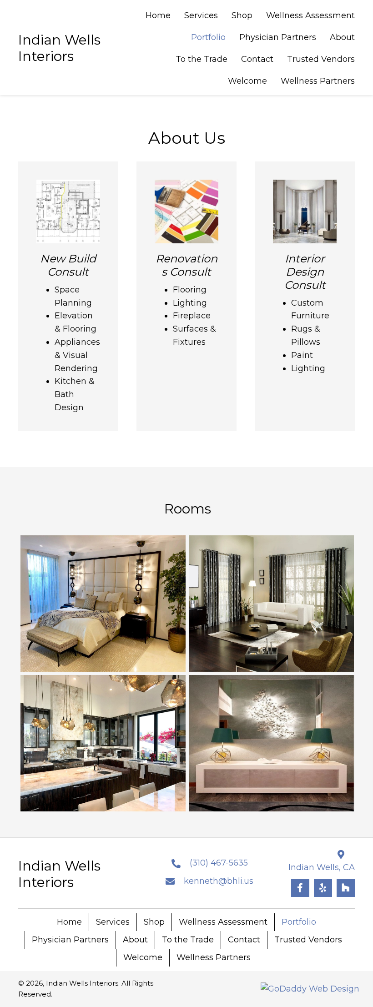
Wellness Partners (213, 957)
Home (69, 922)
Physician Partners (70, 940)
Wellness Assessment (223, 922)
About (135, 940)
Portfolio (299, 922)
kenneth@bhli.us (218, 881)
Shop (154, 922)
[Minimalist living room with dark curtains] (271, 603)
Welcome (142, 957)
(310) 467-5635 (219, 863)
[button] (300, 888)
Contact (244, 940)
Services (113, 922)
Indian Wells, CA (321, 867)
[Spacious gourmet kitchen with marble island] (103, 743)
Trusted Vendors (308, 940)
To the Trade (188, 940)
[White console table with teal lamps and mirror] (271, 743)
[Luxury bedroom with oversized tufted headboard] (103, 603)
